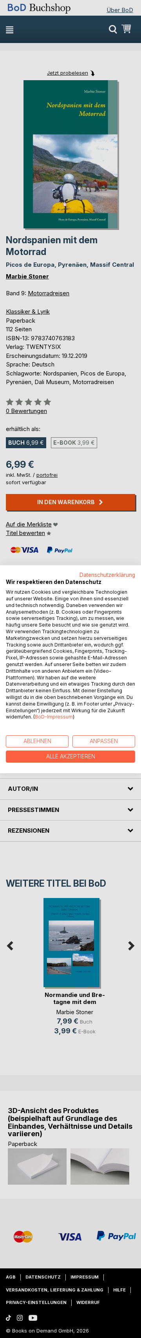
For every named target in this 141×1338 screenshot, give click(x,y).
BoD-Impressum (54, 717)
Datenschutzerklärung (107, 574)
